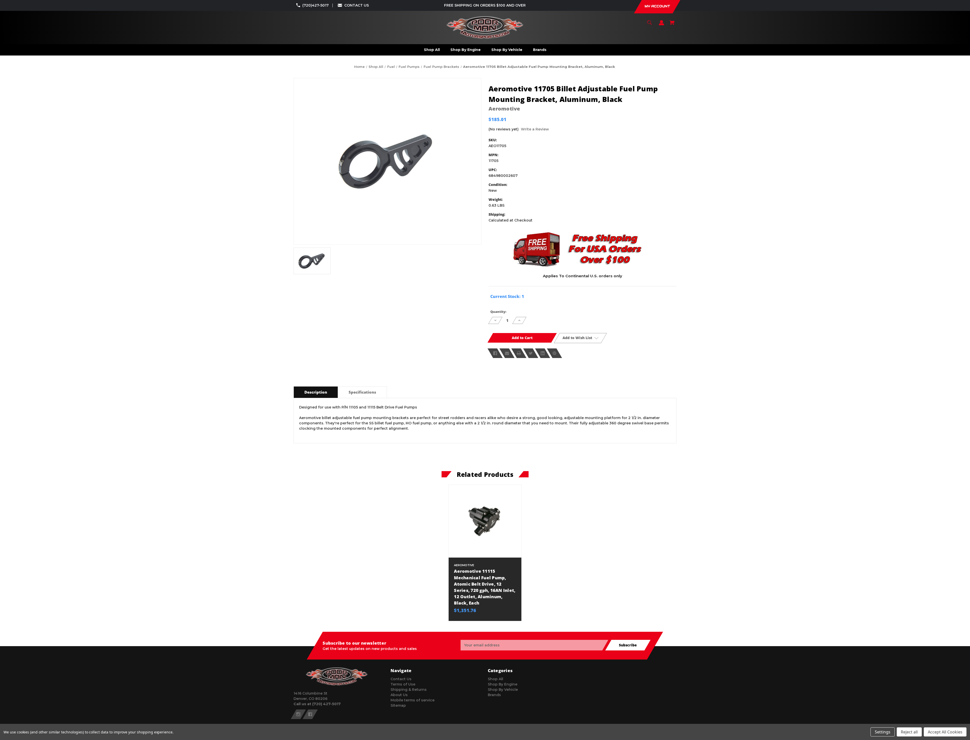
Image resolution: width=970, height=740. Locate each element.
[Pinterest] (554, 353)
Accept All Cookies (945, 732)
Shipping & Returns (409, 689)
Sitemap (398, 705)
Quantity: (498, 311)
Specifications (362, 392)
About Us (399, 695)
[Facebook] (495, 353)
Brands (494, 695)
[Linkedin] (543, 353)
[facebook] (310, 714)
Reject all (909, 732)
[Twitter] (531, 353)
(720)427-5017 (315, 5)
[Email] (507, 353)
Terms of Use (403, 684)
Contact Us (401, 679)
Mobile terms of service (412, 700)
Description (315, 392)
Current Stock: (507, 296)
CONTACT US (356, 5)
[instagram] (298, 714)
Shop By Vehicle (503, 689)
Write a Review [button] (535, 129)
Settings (882, 732)
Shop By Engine (502, 684)
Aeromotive (504, 108)
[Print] (519, 353)
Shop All (495, 679)
